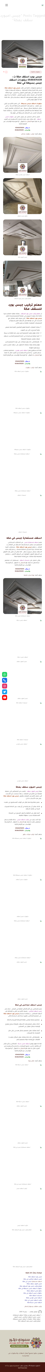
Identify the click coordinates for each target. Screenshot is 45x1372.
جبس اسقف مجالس (29, 1317)
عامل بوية (31, 1061)
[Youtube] (4, 697)
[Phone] (4, 680)
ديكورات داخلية (35, 72)
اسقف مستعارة (37, 1281)
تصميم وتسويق (14, 1366)
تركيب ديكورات (30, 367)
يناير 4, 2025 (23, 1312)
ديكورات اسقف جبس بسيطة (22, 1319)
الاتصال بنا (28, 121)
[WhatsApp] (4, 674)
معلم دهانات (33, 1312)
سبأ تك (7, 1366)
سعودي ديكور (24, 1366)
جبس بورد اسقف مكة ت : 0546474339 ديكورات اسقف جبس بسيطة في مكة (25, 80)
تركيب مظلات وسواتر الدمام (33, 1306)
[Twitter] (4, 691)
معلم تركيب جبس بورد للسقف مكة (29, 1321)
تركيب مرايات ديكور (28, 834)
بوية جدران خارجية (29, 575)
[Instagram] (4, 686)
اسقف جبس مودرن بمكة (32, 1315)
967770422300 (22, 1368)
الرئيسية (30, 32)
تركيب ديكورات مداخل (27, 134)
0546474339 (19, 128)
